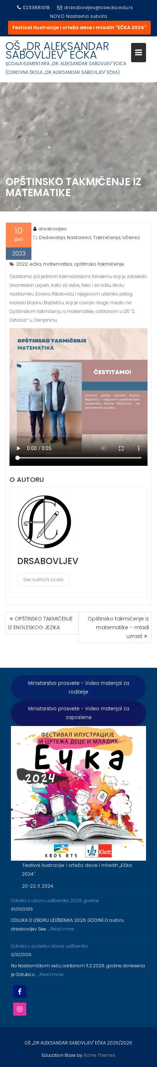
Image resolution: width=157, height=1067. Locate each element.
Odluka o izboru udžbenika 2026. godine (55, 900)
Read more (62, 929)
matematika (57, 264)
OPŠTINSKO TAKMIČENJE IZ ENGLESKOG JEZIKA (40, 623)
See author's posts (43, 579)
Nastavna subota (86, 16)
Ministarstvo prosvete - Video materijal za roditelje (78, 687)
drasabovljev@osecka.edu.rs (98, 7)
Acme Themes (99, 1055)
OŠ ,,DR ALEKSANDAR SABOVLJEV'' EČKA (57, 50)
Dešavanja (52, 237)
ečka (35, 264)
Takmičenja (106, 237)
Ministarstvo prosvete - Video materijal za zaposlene (78, 713)
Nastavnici (79, 237)
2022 (22, 264)
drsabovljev (52, 228)
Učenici (131, 237)
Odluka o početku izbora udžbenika (49, 946)
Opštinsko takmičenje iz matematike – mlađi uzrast (118, 627)
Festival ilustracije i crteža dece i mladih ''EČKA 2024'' (79, 27)
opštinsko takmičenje (99, 264)
